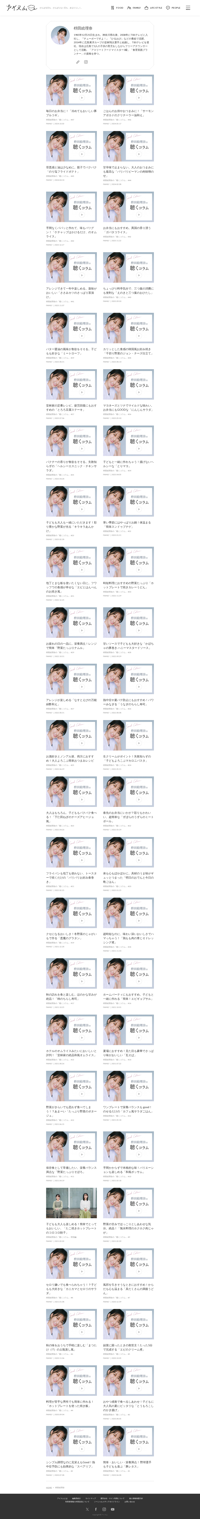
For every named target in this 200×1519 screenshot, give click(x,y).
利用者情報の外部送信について (77, 1502)
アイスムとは (62, 1498)
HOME (49, 1487)
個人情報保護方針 (136, 1498)
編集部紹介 (76, 1498)
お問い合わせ (130, 1502)
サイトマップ (90, 1498)
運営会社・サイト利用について (112, 1498)
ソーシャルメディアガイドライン (107, 1502)
